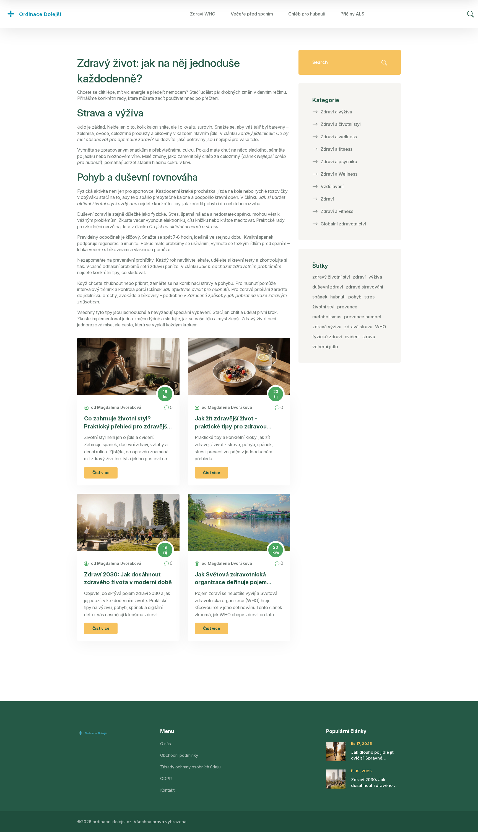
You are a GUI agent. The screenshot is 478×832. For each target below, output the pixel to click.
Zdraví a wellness (339, 136)
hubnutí (337, 297)
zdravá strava (358, 326)
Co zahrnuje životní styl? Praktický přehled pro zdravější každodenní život (126, 422)
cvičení (352, 336)
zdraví (359, 277)
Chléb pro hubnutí (306, 14)
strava (368, 336)
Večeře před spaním (252, 14)
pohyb (355, 297)
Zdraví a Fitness (337, 211)
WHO (380, 326)
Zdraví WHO (202, 14)
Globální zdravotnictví (343, 224)
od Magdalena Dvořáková (115, 407)
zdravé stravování (364, 287)
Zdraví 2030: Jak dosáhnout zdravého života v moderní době (128, 578)
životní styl (323, 307)
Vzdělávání (332, 186)
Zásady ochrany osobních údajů (190, 766)
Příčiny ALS (352, 14)
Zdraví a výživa (336, 112)
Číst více (101, 472)
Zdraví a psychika (339, 161)
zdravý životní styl (331, 277)
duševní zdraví (327, 287)
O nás (165, 743)
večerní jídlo (325, 346)
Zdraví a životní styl (341, 124)
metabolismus (326, 316)
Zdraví (327, 199)
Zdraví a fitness (336, 149)
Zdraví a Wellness (339, 174)
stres (369, 297)
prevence (347, 307)
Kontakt (167, 790)
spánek (320, 297)
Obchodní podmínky (179, 755)
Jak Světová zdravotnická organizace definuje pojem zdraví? (231, 578)
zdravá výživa (326, 326)
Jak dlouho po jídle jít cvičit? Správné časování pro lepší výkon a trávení (376, 755)
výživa (375, 277)
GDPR (166, 778)
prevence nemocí (362, 316)
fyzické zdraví (327, 336)
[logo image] (45, 14)
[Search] (470, 14)
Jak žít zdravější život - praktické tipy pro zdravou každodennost (231, 422)
